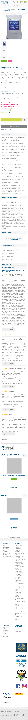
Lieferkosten (18, 557)
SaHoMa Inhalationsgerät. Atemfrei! (19, 598)
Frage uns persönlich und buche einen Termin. (19, 617)
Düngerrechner (19, 563)
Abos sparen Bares (20, 601)
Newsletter (5, 551)
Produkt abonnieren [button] (14, 126)
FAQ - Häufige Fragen (18, 546)
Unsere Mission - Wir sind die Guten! (20, 612)
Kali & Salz (6, 98)
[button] (17, 2)
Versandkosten (22, 536)
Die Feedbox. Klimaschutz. (18, 570)
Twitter (4, 628)
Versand (13, 108)
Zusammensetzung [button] (7, 245)
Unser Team (6, 631)
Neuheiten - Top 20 (20, 559)
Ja (5, 329)
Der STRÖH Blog (7, 556)
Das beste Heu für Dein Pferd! (19, 576)
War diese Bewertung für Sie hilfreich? (12, 327)
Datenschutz (6, 547)
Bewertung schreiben (22, 97)
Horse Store (5, 636)
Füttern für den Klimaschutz (19, 591)
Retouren (17, 595)
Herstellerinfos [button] (6, 264)
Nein (11, 329)
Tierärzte (17, 551)
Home (2, 9)
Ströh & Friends (6, 634)
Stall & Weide (7, 9)
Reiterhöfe (17, 550)
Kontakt (4, 550)
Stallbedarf (13, 9)
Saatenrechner (19, 565)
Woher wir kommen (20, 602)
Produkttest (18, 560)
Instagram (5, 630)
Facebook (5, 627)
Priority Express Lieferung (19, 573)
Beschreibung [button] (6, 134)
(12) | (16, 97)
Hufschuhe (18, 587)
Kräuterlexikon (18, 593)
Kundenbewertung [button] (7, 267)
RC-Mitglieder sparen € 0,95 (7, 106)
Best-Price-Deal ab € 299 (20, 553)
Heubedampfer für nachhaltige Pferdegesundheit (20, 585)
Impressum (5, 548)
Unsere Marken (6, 553)
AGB (4, 545)
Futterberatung (19, 556)
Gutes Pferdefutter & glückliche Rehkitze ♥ (19, 580)
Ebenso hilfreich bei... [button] (8, 232)
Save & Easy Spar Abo (5, 129)
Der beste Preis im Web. (19, 567)
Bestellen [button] (11, 120)
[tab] (14, 134)
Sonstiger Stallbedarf (21, 9)
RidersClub (18, 548)
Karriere (17, 589)
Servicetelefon (18, 562)
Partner (4, 633)
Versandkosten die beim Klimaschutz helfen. (19, 606)
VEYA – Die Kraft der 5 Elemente (20, 609)
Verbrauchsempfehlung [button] (9, 197)
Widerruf (5, 554)
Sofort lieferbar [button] (5, 112)
